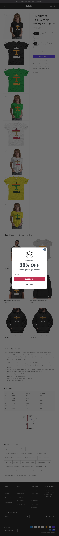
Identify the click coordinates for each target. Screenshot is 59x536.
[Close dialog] (44, 249)
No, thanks (29, 284)
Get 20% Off (29, 279)
